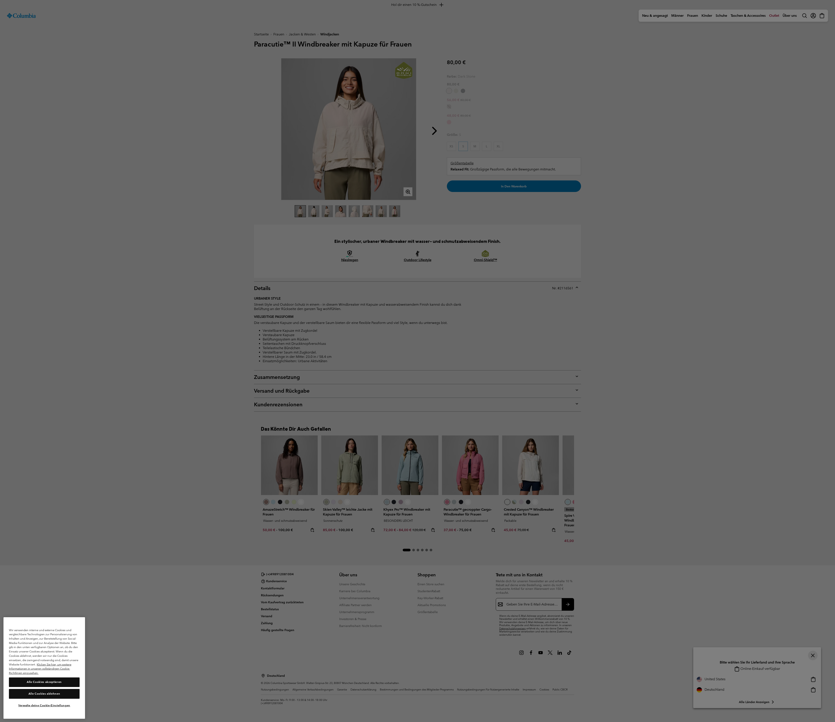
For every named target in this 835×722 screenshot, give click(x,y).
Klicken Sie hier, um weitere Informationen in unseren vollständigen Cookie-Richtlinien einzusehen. (40, 668)
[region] (44, 668)
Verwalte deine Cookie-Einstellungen (44, 705)
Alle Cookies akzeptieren (44, 682)
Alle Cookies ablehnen (44, 693)
